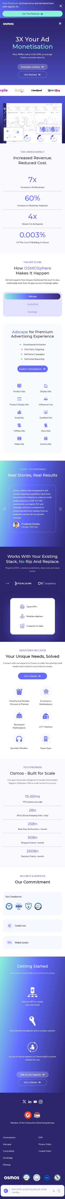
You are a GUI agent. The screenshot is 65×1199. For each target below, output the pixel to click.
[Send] (59, 1191)
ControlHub (8, 1151)
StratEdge (8, 1158)
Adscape (7, 1144)
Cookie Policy (45, 1151)
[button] (60, 23)
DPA (41, 1137)
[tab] (32, 296)
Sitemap (7, 1164)
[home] (8, 23)
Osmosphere (9, 1137)
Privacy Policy (45, 1144)
